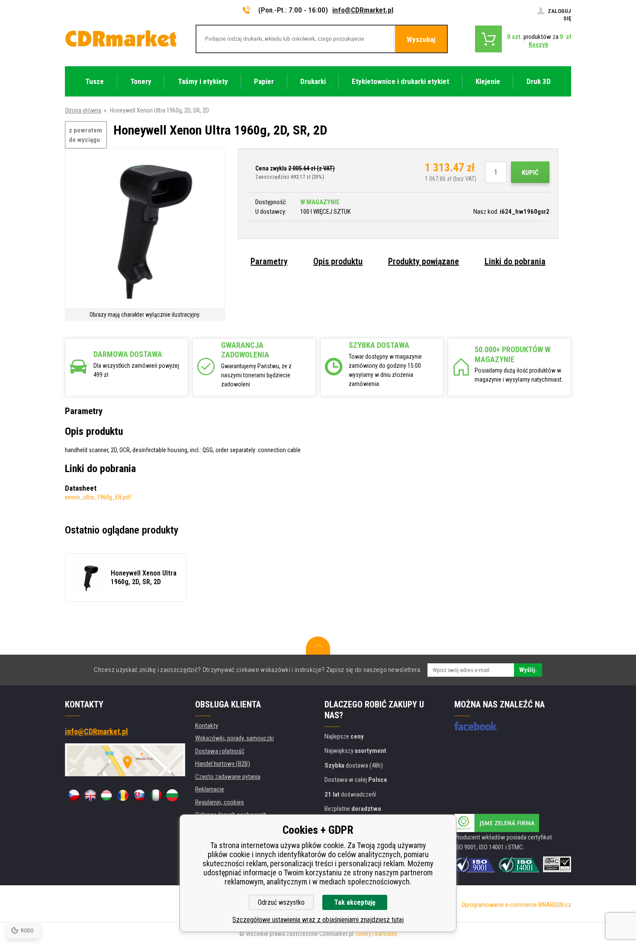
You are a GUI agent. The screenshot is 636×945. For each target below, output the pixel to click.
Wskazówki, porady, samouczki (234, 738)
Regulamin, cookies (219, 802)
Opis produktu (338, 261)
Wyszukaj (421, 39)
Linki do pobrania (515, 261)
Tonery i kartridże (376, 934)
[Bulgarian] (172, 795)
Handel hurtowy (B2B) (222, 764)
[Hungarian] (106, 795)
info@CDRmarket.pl (362, 10)
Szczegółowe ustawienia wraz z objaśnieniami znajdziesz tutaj (318, 920)
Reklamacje (209, 789)
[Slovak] (139, 795)
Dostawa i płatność (219, 751)
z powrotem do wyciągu (85, 135)
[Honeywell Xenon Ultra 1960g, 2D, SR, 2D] (145, 229)
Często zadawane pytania (227, 777)
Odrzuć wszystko (281, 902)
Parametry (269, 261)
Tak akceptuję (355, 902)
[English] (90, 795)
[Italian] (156, 795)
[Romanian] (123, 795)
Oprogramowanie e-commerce (499, 904)
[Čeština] (73, 795)
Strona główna (83, 110)
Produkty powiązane (423, 261)
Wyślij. (528, 670)
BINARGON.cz (554, 904)
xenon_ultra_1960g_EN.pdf (98, 497)
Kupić (530, 173)
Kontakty (206, 726)
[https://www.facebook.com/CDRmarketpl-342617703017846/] (476, 726)
